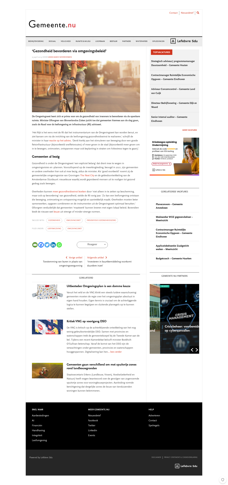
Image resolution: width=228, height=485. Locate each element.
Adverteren (154, 415)
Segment (154, 286)
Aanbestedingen (40, 415)
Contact (173, 13)
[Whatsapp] (59, 245)
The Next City (87, 175)
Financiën (37, 425)
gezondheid (54, 220)
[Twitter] (47, 245)
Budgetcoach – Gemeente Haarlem (173, 258)
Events (91, 435)
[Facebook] (41, 245)
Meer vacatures (189, 130)
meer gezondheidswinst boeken (69, 191)
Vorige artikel (75, 258)
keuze (57, 212)
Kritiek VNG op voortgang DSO (86, 321)
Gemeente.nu (52, 26)
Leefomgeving (54, 229)
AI (33, 420)
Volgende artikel (95, 258)
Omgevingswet (73, 220)
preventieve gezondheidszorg (101, 220)
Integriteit (37, 435)
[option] (174, 319)
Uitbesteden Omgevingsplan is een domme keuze (98, 286)
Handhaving (38, 430)
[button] (192, 350)
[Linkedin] (53, 245)
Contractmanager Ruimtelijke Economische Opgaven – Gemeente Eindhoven (174, 233)
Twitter (91, 425)
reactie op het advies (60, 141)
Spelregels (154, 425)
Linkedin (92, 430)
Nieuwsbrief (187, 13)
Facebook (93, 420)
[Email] (35, 245)
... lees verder (115, 352)
